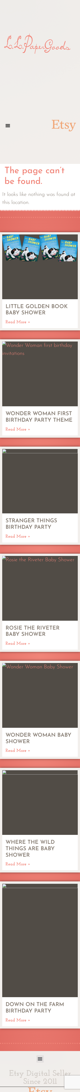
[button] (7, 125)
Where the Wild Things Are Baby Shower (30, 849)
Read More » (18, 322)
